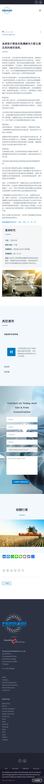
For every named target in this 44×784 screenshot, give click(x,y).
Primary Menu (40, 10)
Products (5, 680)
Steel (4, 735)
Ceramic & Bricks (8, 711)
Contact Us (6, 690)
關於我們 (15, 769)
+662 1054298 (9, 668)
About (4, 677)
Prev (7, 583)
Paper (4, 729)
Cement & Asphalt (8, 709)
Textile (4, 737)
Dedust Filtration (8, 714)
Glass (4, 722)
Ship (3, 732)
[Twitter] (7, 570)
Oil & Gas (5, 724)
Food (4, 719)
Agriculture (6, 703)
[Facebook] (36, 2)
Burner (4, 706)
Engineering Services (9, 682)
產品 (6, 769)
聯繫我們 (26, 769)
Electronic (5, 716)
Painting (5, 727)
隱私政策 (36, 769)
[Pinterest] (11, 570)
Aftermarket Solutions (10, 685)
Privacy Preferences (8, 780)
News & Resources (8, 688)
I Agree (37, 780)
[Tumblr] (15, 570)
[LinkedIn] (40, 2)
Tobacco (5, 740)
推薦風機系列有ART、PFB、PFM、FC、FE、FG (19, 222)
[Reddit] (23, 570)
